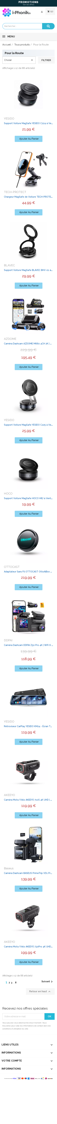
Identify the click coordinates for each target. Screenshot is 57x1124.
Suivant (47, 982)
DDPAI (8, 640)
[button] (28, 139)
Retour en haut (40, 991)
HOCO (8, 493)
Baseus (9, 868)
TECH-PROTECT (15, 192)
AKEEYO (9, 795)
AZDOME (10, 338)
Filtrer (46, 60)
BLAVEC (9, 265)
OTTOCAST (12, 566)
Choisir (19, 60)
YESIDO (9, 118)
